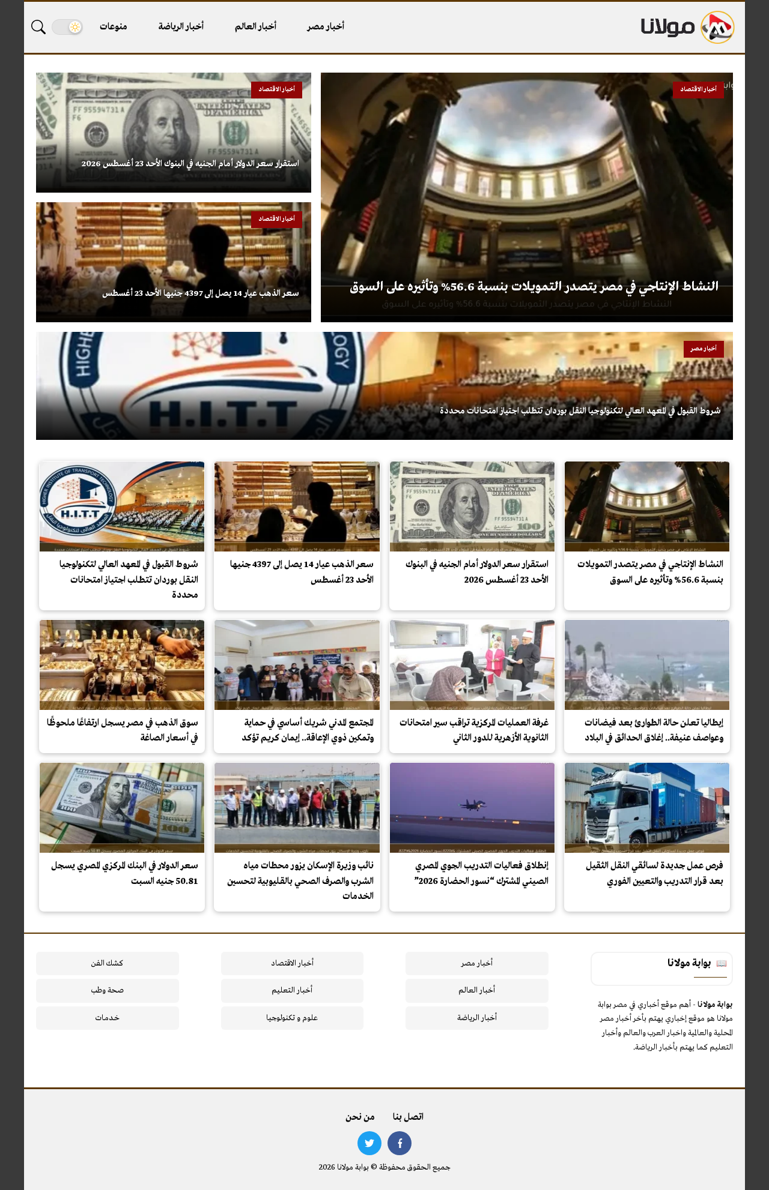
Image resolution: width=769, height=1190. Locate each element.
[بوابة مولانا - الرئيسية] (687, 27)
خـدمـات (108, 1018)
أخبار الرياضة (181, 27)
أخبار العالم (255, 27)
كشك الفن (107, 963)
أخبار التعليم (292, 990)
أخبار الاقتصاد (292, 963)
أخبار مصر (326, 27)
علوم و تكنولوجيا (292, 1018)
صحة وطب (107, 990)
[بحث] (38, 27)
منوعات (113, 27)
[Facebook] (400, 1143)
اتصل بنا (408, 1117)
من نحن (360, 1117)
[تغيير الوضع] (67, 27)
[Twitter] (369, 1143)
